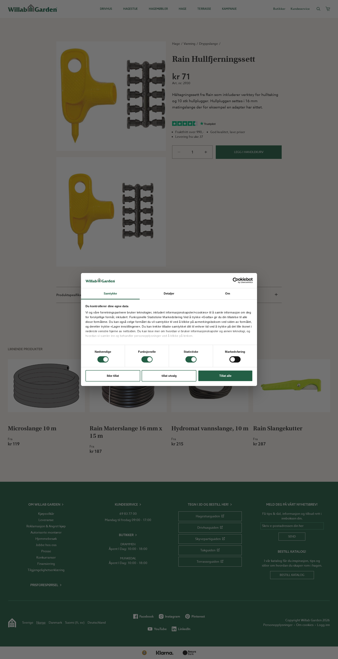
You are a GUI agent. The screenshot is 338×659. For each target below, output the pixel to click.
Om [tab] (227, 293)
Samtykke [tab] (110, 293)
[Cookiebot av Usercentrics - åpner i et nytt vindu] (235, 280)
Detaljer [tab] (169, 293)
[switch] (147, 359)
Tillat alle (225, 375)
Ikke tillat (113, 375)
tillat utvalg (169, 375)
